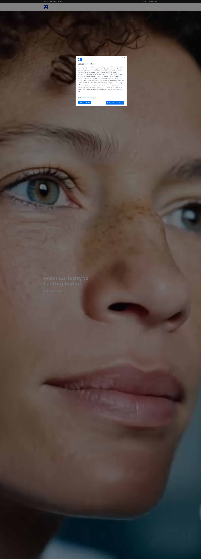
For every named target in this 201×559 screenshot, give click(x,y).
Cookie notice (82, 98)
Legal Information (91, 98)
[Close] (124, 57)
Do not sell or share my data (115, 102)
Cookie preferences (84, 102)
